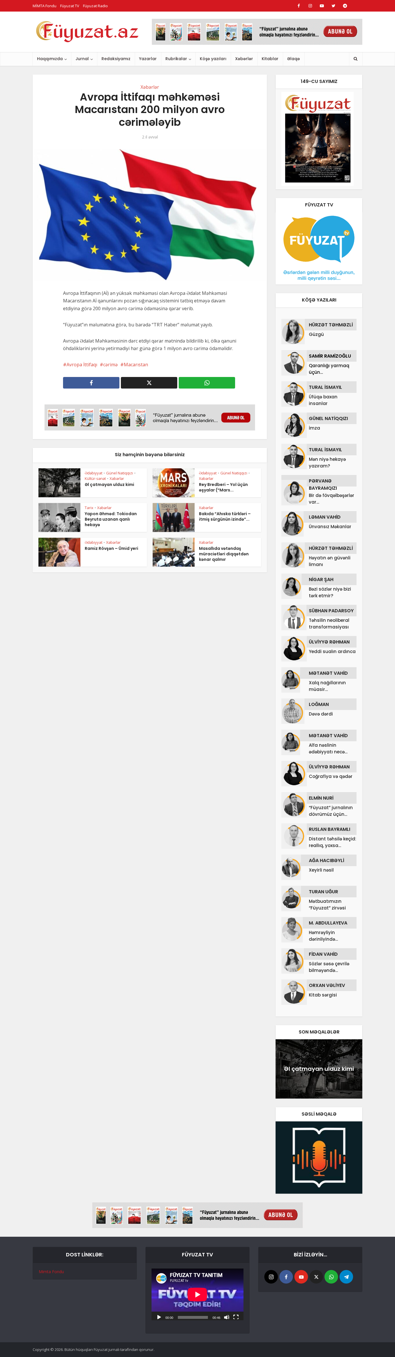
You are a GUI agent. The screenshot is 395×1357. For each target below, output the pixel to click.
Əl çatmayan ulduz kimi (109, 484)
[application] (197, 1294)
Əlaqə (293, 59)
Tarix (89, 507)
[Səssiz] (227, 1317)
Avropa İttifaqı (82, 364)
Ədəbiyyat (93, 473)
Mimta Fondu (51, 1271)
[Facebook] (286, 1277)
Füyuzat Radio (95, 5)
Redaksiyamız (115, 59)
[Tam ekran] (236, 1317)
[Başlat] (159, 1317)
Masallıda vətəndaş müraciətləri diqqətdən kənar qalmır (224, 554)
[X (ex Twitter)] (316, 1277)
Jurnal (82, 59)
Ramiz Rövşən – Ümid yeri (111, 548)
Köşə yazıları (213, 59)
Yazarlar (148, 59)
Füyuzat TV (69, 5)
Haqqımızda (50, 59)
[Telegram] (346, 1277)
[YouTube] (301, 1277)
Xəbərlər (244, 59)
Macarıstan (136, 364)
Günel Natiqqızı (119, 473)
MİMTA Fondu (44, 5)
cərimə (110, 364)
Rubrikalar (176, 59)
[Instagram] (271, 1277)
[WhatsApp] (331, 1277)
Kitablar (270, 59)
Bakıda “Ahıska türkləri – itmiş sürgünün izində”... (225, 516)
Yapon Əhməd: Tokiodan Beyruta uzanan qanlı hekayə (111, 519)
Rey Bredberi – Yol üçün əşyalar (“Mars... (223, 487)
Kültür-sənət (95, 478)
